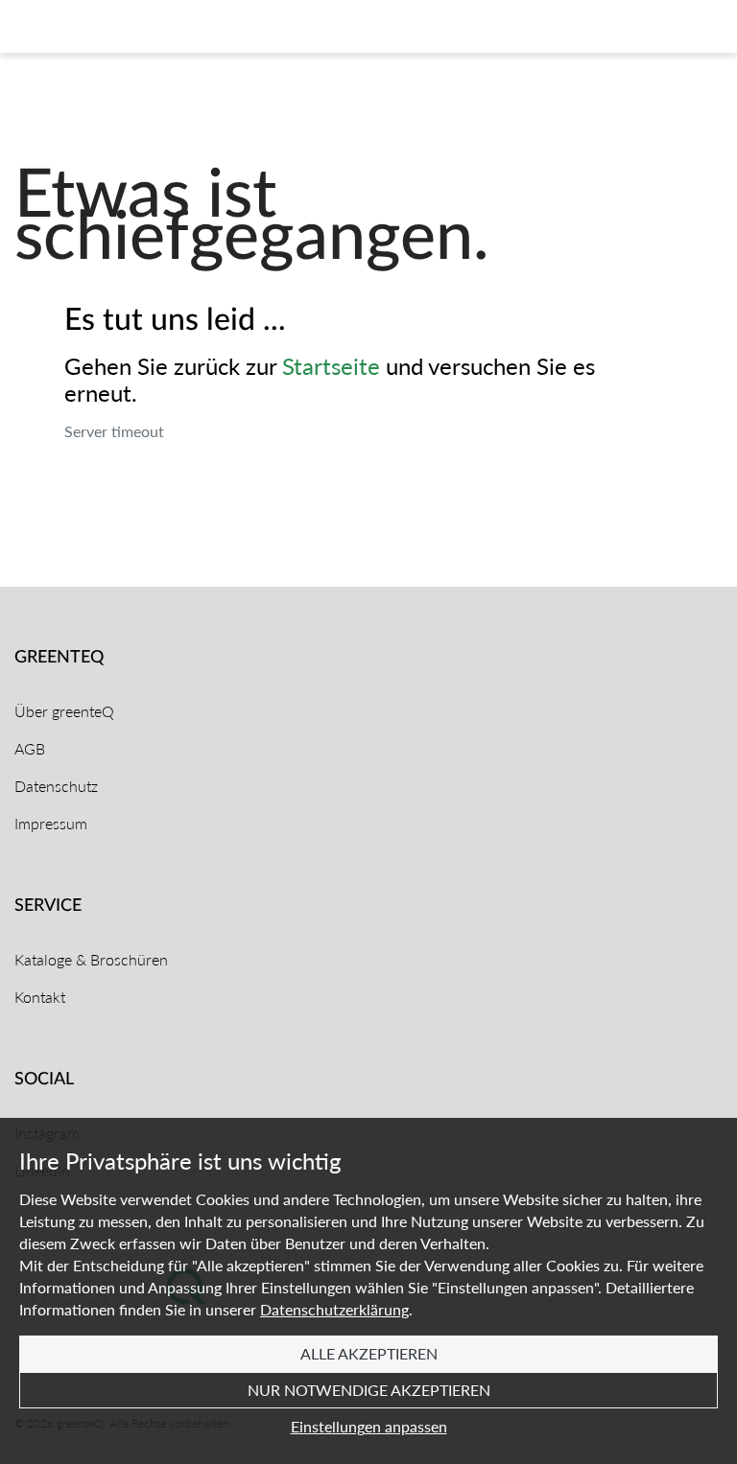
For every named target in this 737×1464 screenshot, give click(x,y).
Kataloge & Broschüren (91, 959)
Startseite (331, 365)
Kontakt (39, 997)
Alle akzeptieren (369, 1353)
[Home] (89, 26)
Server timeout (114, 431)
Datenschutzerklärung (334, 1309)
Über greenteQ (64, 711)
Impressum (50, 823)
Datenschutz (56, 786)
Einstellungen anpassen (369, 1426)
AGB (29, 748)
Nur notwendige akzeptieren (369, 1390)
